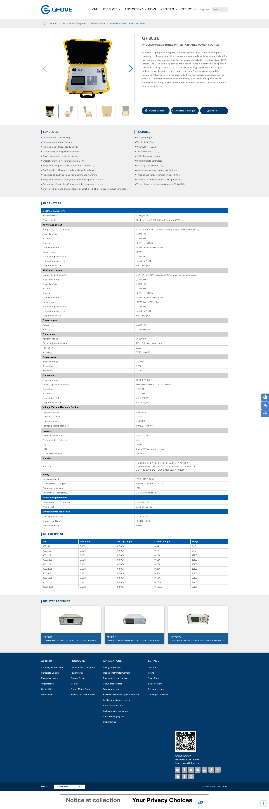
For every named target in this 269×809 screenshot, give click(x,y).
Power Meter (77, 673)
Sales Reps (153, 678)
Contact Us (46, 689)
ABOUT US (167, 9)
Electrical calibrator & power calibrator (121, 694)
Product (53, 23)
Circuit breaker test (112, 683)
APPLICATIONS (134, 9)
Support (152, 667)
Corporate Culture (50, 673)
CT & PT (75, 683)
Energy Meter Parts (80, 689)
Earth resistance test (113, 705)
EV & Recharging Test (114, 716)
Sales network (155, 683)
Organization (47, 683)
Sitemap (44, 787)
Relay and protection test (115, 678)
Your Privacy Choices (162, 800)
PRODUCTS (110, 9)
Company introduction (52, 667)
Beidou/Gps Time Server (83, 694)
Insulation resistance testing (116, 700)
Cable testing (109, 722)
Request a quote (156, 689)
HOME (94, 9)
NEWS (152, 9)
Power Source (98, 23)
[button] (131, 68)
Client (151, 673)
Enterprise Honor (49, 678)
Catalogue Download (158, 694)
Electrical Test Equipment (74, 23)
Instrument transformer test (116, 673)
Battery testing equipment (115, 711)
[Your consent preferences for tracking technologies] (264, 804)
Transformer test (111, 689)
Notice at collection (93, 800)
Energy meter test (112, 667)
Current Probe (78, 678)
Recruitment (47, 694)
